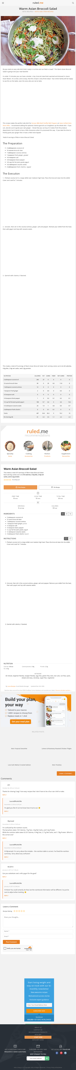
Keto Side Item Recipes (44, 11)
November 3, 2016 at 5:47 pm (12, 804)
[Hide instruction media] (70, 538)
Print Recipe (21, 487)
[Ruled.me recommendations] (38, 436)
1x (63, 514)
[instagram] (65, 1053)
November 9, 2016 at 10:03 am (11, 824)
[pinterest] (61, 1053)
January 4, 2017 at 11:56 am (10, 870)
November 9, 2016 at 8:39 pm (12, 848)
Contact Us (38, 1030)
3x (70, 514)
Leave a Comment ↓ (66, 773)
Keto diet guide (38, 1040)
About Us (38, 1027)
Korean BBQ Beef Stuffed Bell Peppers (44, 123)
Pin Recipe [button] (56, 487)
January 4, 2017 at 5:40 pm (12, 886)
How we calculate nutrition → (63, 690)
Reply (4, 795)
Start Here (38, 1037)
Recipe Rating (7, 911)
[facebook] (56, 1053)
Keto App (38, 1034)
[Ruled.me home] (38, 3)
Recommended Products (38, 1032)
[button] (4, 480)
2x (66, 514)
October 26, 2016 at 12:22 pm (10, 788)
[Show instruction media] (66, 538)
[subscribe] (47, 1058)
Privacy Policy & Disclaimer (54, 1067)
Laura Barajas (11, 686)
